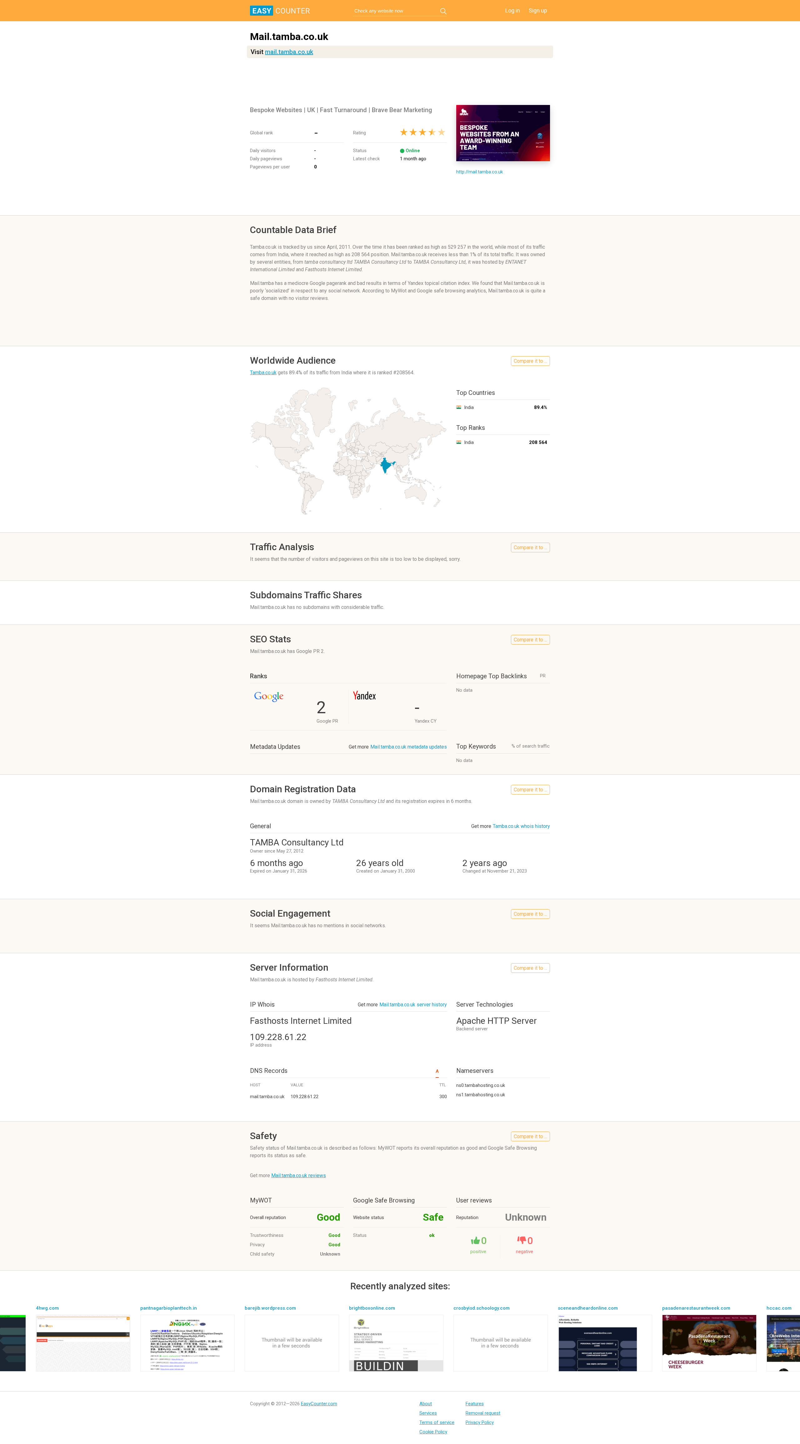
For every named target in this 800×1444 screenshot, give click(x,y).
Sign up (538, 10)
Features (475, 1404)
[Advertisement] (400, 81)
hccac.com (779, 1308)
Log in (512, 10)
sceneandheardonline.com (588, 1308)
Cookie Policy (433, 1432)
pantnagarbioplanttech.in (168, 1308)
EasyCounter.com (319, 1404)
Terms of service (436, 1422)
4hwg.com (47, 1308)
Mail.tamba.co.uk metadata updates (408, 747)
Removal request (483, 1413)
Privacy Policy (480, 1422)
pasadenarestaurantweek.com (696, 1308)
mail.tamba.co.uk (289, 52)
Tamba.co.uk (263, 373)
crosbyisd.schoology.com (481, 1308)
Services (428, 1413)
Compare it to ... (530, 361)
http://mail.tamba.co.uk (479, 172)
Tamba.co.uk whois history (521, 826)
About (425, 1404)
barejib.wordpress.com (270, 1308)
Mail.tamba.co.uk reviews (298, 1175)
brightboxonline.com (372, 1308)
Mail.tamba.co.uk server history (413, 1005)
